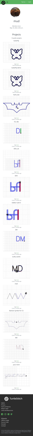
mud (17, 64)
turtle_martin (16, 257)
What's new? (4, 408)
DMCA (3, 403)
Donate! (3, 424)
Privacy (3, 405)
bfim (16, 176)
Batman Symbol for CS (16, 311)
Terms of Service (6, 407)
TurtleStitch (16, 398)
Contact (3, 426)
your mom (16, 365)
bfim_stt (16, 149)
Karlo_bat (16, 95)
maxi (16, 284)
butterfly (16, 41)
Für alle (16, 122)
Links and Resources (7, 410)
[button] (7, 2)
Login (29, 2)
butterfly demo (16, 68)
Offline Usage (5, 420)
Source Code (5, 422)
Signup (23, 2)
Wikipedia (4, 418)
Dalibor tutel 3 (16, 203)
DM (16, 230)
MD (16, 338)
